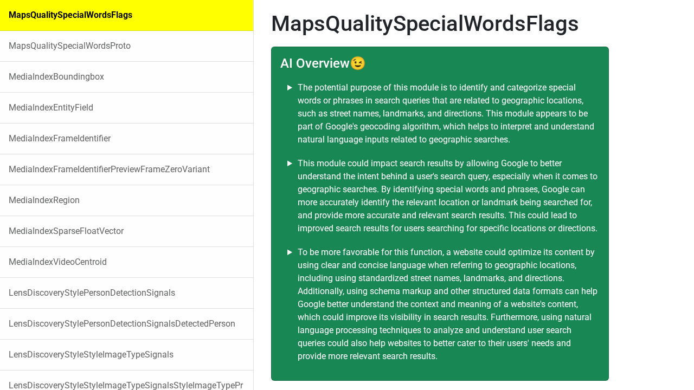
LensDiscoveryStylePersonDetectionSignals (92, 293)
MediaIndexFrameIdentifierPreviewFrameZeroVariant (109, 169)
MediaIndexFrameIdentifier (60, 138)
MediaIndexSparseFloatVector (66, 231)
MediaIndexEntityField (51, 107)
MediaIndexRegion (44, 200)
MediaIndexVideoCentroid (58, 262)
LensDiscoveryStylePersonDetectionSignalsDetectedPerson (122, 323)
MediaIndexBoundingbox (56, 77)
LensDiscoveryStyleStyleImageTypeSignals (91, 354)
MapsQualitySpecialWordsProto (70, 46)
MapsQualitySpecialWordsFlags (70, 15)
